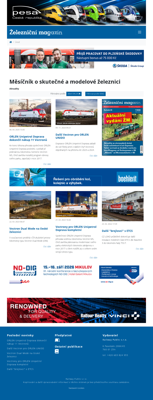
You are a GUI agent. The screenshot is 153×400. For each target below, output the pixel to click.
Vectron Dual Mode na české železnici (28, 230)
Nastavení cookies (76, 388)
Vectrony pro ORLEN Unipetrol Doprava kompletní (76, 228)
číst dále (47, 164)
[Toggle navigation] (140, 32)
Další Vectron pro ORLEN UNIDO (72, 136)
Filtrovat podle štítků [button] (95, 93)
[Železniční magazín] (37, 32)
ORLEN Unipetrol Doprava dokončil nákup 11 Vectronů (28, 138)
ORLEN (73, 93)
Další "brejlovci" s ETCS (117, 231)
